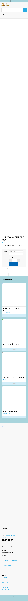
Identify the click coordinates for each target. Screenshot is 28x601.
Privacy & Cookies (5, 587)
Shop (3, 14)
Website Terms (5, 582)
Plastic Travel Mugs (15, 268)
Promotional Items (21, 268)
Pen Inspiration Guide (6, 562)
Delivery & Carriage (6, 584)
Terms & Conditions (6, 580)
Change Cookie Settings (7, 589)
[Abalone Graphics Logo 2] (5, 4)
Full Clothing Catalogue (6, 565)
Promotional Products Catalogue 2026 (9, 560)
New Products (5, 568)
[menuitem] (3, 599)
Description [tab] (5, 274)
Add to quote (13, 263)
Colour (5, 251)
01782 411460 (7, 0)
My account (4, 577)
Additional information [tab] (13, 274)
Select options (14, 315)
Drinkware (11, 268)
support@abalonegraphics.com (17, 0)
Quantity (6, 253)
